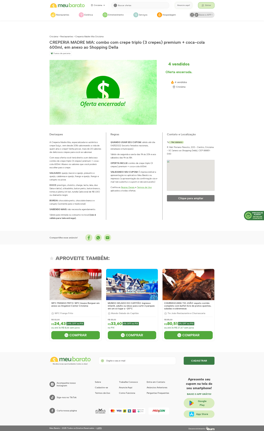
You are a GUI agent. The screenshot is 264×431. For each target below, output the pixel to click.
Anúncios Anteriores (157, 387)
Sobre (98, 382)
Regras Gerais (128, 187)
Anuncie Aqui (125, 387)
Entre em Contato (156, 382)
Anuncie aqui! (183, 5)
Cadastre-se (101, 387)
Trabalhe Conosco (128, 382)
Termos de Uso (144, 187)
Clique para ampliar (190, 198)
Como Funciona (127, 393)
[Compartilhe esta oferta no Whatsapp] (98, 237)
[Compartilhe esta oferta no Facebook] (88, 237)
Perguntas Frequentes (158, 393)
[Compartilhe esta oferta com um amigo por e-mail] (107, 237)
